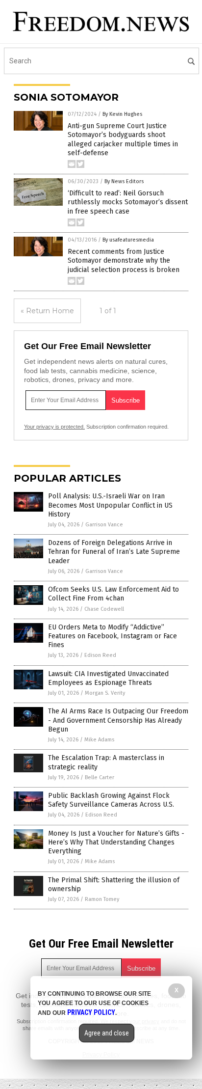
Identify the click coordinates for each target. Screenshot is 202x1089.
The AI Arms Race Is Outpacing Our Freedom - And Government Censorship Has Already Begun (118, 720)
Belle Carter (99, 777)
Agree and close (106, 1033)
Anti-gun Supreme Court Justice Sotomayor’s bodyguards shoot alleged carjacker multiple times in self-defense (123, 139)
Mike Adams (99, 739)
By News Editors (124, 181)
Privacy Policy (91, 1012)
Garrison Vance (104, 524)
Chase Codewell (104, 609)
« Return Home (47, 310)
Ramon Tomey (102, 899)
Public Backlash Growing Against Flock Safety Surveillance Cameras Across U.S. (111, 800)
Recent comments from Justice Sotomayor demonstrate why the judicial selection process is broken (123, 260)
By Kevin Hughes (122, 114)
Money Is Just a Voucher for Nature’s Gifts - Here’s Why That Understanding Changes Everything (116, 842)
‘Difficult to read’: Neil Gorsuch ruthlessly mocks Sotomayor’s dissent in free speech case (128, 202)
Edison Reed (100, 655)
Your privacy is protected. (54, 427)
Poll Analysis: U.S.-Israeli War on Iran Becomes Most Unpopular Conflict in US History (110, 505)
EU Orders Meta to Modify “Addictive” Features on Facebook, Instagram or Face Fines (112, 636)
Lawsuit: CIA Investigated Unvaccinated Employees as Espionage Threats (108, 678)
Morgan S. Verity (105, 693)
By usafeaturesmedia (128, 240)
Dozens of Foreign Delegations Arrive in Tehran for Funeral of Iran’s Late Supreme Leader (114, 552)
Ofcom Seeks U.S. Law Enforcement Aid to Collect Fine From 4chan (113, 593)
